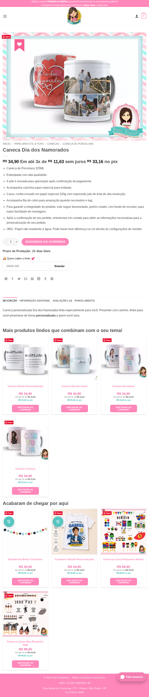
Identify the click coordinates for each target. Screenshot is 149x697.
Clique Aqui (89, 5)
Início (7, 143)
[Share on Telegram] (52, 279)
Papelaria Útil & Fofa (29, 143)
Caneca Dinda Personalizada (25, 386)
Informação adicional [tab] (35, 300)
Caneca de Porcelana (78, 143)
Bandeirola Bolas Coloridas (25, 559)
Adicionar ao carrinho (45, 241)
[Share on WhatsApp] (6, 279)
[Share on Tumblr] (45, 279)
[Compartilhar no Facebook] (13, 279)
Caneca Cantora (25, 468)
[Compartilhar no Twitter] (19, 279)
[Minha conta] (137, 16)
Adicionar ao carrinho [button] (25, 408)
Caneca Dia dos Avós (74, 386)
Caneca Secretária (123, 386)
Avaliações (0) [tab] (62, 300)
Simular (59, 266)
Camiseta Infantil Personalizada (74, 559)
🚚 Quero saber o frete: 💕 (19, 258)
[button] (5, 16)
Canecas (53, 143)
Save (7, 36)
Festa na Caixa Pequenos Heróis (123, 559)
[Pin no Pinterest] (32, 279)
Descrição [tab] (10, 300)
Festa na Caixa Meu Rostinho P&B (25, 643)
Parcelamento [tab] (84, 300)
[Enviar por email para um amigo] (26, 279)
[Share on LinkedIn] (39, 279)
